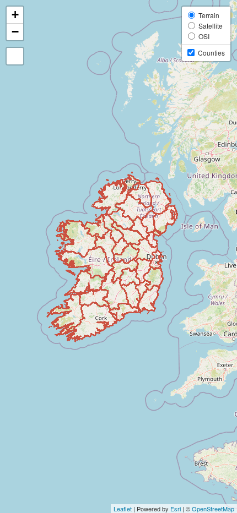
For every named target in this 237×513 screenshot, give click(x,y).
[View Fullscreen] (15, 56)
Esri (175, 508)
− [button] (15, 32)
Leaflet (123, 508)
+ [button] (15, 14)
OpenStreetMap (213, 508)
